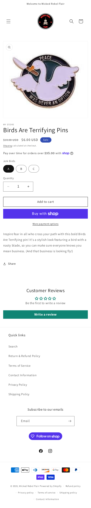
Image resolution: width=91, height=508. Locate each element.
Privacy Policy (17, 385)
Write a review (45, 314)
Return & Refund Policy (24, 356)
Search (13, 346)
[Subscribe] (69, 421)
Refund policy (73, 486)
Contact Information (22, 375)
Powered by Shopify (51, 486)
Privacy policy (26, 492)
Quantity (8, 178)
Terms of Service (19, 366)
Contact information (47, 499)
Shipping (7, 145)
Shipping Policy (18, 394)
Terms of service (46, 492)
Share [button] (12, 264)
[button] (8, 21)
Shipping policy (68, 492)
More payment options (46, 223)
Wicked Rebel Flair (29, 486)
